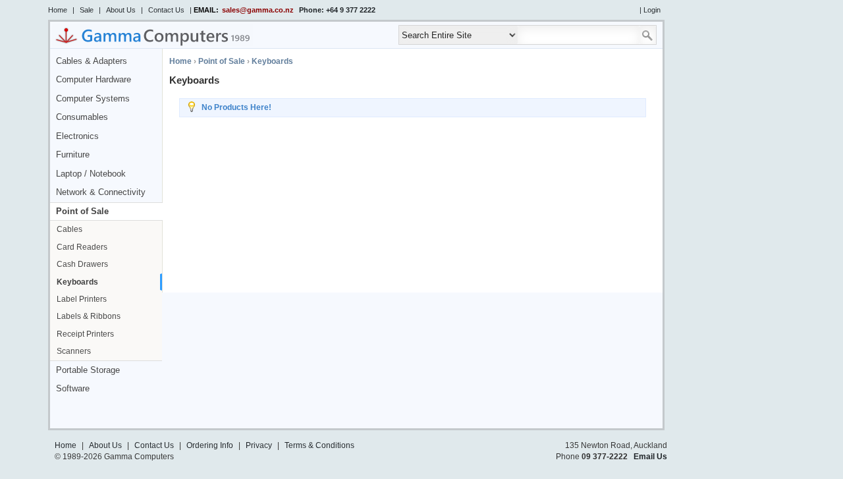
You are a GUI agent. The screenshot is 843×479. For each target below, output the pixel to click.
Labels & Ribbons (89, 316)
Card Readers (82, 247)
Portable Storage (88, 370)
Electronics (77, 136)
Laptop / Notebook (91, 174)
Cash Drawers (82, 264)
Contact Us (166, 10)
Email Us (650, 457)
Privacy (259, 445)
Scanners (74, 351)
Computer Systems (93, 98)
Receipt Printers (85, 334)
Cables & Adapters (91, 61)
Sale (87, 10)
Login (652, 10)
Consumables (82, 117)
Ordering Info (209, 445)
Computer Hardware (93, 79)
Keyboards (77, 282)
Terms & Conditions (319, 445)
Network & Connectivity (101, 192)
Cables (69, 229)
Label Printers (82, 299)
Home (57, 10)
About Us (121, 10)
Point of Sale (82, 211)
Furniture (73, 154)
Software (73, 388)
